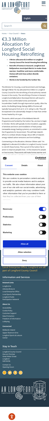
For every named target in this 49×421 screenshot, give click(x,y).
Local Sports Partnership (12, 294)
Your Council (13, 33)
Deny (24, 260)
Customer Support (9, 313)
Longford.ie (7, 286)
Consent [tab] (9, 165)
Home (4, 33)
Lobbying (6, 321)
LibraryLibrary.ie (9, 289)
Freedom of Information (12, 319)
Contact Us (7, 365)
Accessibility (7, 308)
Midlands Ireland (9, 330)
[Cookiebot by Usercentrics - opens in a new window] (35, 158)
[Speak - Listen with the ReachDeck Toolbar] (11, 416)
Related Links (8, 282)
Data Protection (8, 316)
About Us (6, 304)
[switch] (42, 217)
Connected (7, 326)
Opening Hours (8, 367)
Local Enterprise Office (11, 291)
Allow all (24, 244)
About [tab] (40, 165)
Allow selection (24, 252)
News (23, 33)
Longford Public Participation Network (11, 298)
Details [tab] (24, 165)
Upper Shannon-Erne (10, 333)
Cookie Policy (7, 310)
